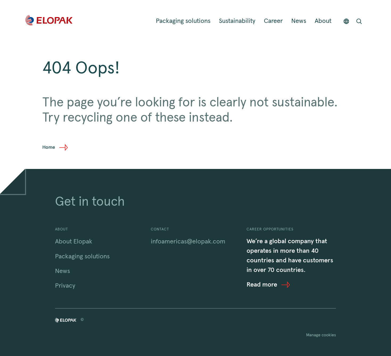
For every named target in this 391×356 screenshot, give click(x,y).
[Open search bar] (359, 21)
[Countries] (346, 21)
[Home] (49, 21)
